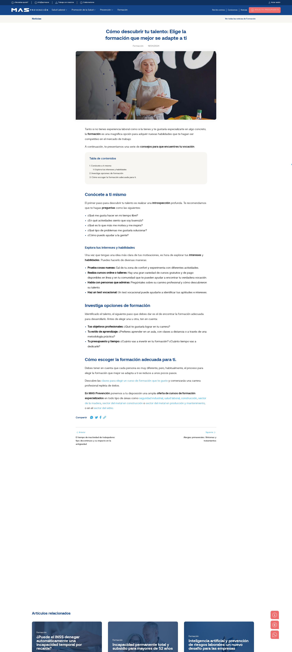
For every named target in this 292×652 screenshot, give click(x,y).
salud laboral (172, 398)
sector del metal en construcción (123, 403)
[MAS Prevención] (29, 10)
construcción (189, 398)
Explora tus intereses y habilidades (111, 170)
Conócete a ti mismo (101, 166)
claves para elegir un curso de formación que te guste (134, 380)
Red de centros (218, 10)
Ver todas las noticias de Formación (240, 19)
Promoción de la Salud (83, 10)
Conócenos (232, 10)
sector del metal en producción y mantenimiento (175, 403)
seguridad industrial (151, 398)
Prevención (105, 10)
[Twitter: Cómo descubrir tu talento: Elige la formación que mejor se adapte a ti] (96, 417)
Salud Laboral (59, 10)
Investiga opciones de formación (107, 173)
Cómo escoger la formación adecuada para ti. (114, 177)
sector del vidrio (103, 408)
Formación (123, 10)
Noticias (244, 10)
